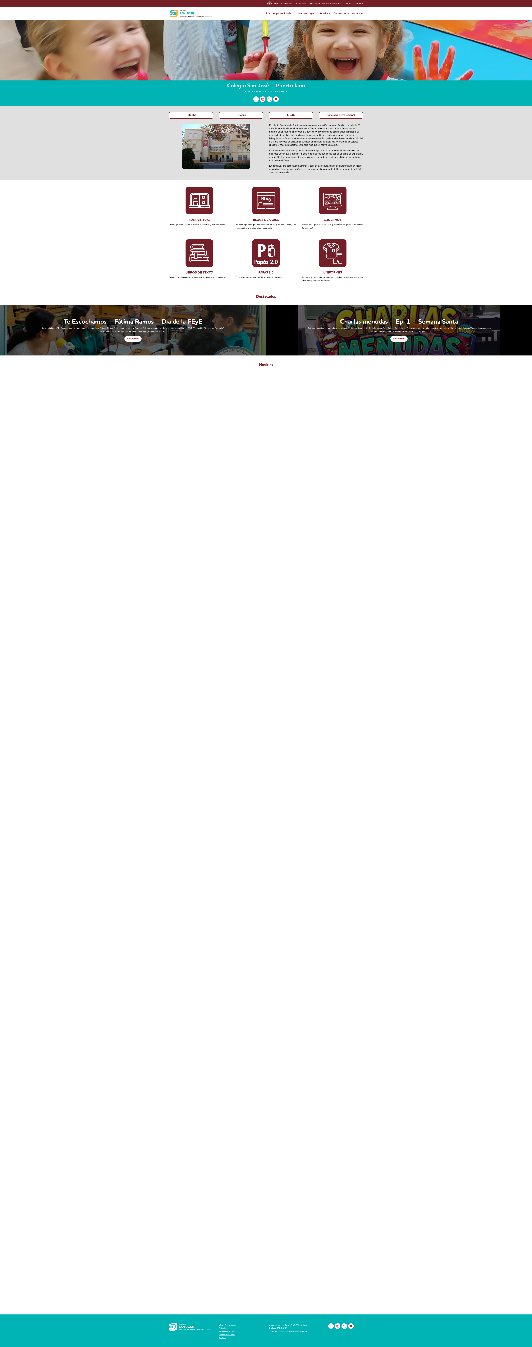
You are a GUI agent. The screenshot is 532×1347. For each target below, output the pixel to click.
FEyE (276, 3)
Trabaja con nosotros (354, 3)
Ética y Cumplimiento (227, 1325)
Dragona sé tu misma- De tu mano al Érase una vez (206, 1125)
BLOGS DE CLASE (266, 220)
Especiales (201, 664)
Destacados (189, 509)
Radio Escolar (209, 509)
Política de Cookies (227, 1335)
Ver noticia (133, 338)
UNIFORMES (332, 272)
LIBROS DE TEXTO (199, 272)
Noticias (198, 509)
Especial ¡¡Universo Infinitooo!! (193, 660)
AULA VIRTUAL (199, 220)
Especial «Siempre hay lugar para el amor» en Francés (209, 815)
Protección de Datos (227, 1331)
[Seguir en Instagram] (262, 99)
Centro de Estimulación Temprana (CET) (325, 3)
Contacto (222, 1338)
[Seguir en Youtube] (276, 99)
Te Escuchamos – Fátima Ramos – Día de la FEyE (133, 322)
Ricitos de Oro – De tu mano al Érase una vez (203, 1280)
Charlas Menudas (193, 974)
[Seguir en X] (269, 99)
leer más (176, 520)
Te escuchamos (223, 509)
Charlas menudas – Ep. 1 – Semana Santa (399, 322)
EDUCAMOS (333, 220)
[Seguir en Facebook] (256, 99)
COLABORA (286, 3)
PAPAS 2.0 (265, 272)
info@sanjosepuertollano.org (296, 1331)
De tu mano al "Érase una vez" (198, 1129)
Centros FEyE (300, 3)
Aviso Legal (223, 1328)
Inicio (267, 13)
